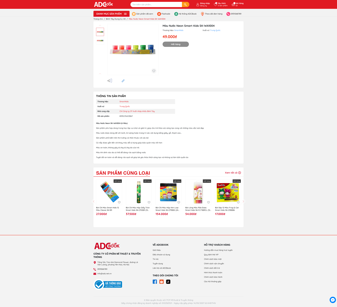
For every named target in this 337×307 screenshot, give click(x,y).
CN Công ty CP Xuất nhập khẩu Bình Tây (137, 111)
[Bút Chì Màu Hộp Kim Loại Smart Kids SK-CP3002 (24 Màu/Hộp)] (168, 192)
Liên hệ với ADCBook (162, 268)
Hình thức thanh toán (213, 272)
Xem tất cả (231, 172)
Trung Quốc (215, 30)
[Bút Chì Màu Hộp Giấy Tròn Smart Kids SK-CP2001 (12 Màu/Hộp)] (139, 192)
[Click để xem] (132, 49)
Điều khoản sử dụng (161, 254)
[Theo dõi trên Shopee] (161, 281)
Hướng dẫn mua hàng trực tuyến (218, 250)
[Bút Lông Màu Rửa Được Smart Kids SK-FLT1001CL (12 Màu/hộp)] (198, 192)
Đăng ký (203, 6)
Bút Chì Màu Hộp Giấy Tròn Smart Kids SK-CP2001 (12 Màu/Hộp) (138, 209)
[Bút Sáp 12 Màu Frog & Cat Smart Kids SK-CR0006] (228, 192)
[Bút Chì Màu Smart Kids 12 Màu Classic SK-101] (109, 192)
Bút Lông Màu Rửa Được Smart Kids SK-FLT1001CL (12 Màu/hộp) (197, 209)
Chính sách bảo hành (213, 277)
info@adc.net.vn (104, 273)
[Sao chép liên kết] (123, 80)
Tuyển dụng (158, 263)
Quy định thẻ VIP (211, 254)
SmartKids (178, 30)
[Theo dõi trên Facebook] (155, 281)
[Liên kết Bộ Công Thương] (108, 284)
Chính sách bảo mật (213, 259)
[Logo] (117, 246)
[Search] (185, 4)
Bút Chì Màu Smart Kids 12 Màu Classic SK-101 (107, 208)
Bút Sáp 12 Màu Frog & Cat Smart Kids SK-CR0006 (227, 208)
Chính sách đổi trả (212, 268)
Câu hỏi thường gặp (212, 281)
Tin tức (155, 259)
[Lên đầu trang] (333, 294)
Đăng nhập (205, 3)
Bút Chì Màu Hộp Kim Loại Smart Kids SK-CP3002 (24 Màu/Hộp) (167, 209)
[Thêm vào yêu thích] (154, 70)
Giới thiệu (157, 250)
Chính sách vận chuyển (214, 263)
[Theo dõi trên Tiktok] (168, 281)
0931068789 (102, 269)
